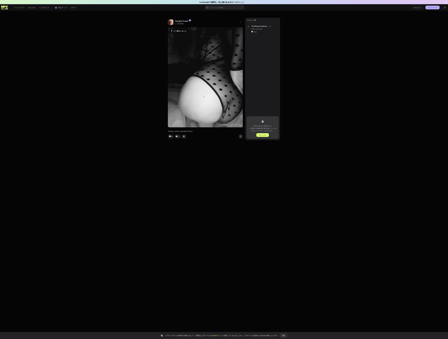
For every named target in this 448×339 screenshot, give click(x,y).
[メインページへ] (4, 7)
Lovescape (204, 2)
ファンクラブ (19, 7)
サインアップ (432, 7)
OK (283, 335)
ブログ (73, 7)
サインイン (418, 7)
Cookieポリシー (217, 335)
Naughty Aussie (181, 21)
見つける (31, 7)
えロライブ (44, 7)
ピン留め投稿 (179, 24)
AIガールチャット (236, 2)
